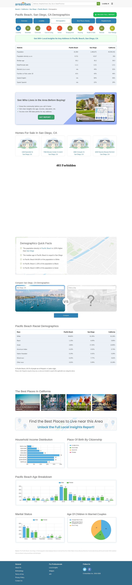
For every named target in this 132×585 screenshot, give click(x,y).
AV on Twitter (84, 569)
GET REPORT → (46, 117)
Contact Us (18, 581)
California (25, 9)
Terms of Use (19, 574)
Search (17, 9)
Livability (104, 3)
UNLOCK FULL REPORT (106, 14)
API (50, 574)
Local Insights (53, 567)
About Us (18, 567)
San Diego (33, 9)
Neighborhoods (106, 21)
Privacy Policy (19, 577)
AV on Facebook (89, 569)
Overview (24, 21)
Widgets (51, 571)
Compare (66, 315)
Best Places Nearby (83, 21)
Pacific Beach (42, 9)
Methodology (19, 571)
